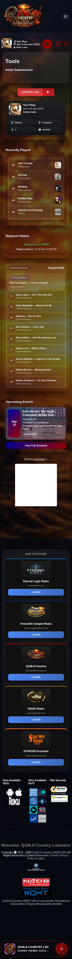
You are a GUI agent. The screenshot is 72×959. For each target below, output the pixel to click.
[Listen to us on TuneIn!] (42, 795)
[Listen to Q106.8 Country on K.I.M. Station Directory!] (42, 804)
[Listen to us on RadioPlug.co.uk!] (33, 812)
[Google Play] (10, 795)
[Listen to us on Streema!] (33, 795)
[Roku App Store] (14, 804)
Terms (54, 855)
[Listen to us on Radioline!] (33, 821)
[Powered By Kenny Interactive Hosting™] (36, 866)
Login (40, 858)
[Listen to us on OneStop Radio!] (42, 812)
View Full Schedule (36, 445)
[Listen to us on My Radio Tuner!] (42, 821)
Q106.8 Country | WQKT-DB (49, 852)
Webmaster (42, 855)
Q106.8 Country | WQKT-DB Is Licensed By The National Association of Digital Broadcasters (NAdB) (36, 902)
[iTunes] (19, 795)
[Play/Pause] (61, 948)
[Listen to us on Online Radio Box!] (33, 804)
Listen (36, 592)
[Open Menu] (65, 16)
